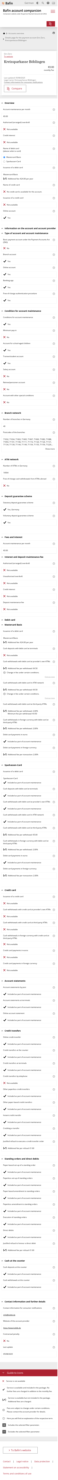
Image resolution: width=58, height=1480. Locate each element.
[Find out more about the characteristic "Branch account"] (54, 255)
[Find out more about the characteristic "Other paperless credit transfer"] (54, 1089)
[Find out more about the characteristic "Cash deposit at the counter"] (54, 1267)
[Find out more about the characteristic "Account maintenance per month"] (54, 109)
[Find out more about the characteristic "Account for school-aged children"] (54, 344)
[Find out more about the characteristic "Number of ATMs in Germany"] (54, 466)
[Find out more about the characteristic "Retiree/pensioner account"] (54, 383)
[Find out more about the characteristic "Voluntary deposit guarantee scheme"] (54, 516)
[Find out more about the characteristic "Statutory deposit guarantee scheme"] (54, 503)
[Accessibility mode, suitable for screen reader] (48, 2)
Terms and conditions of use (17, 1473)
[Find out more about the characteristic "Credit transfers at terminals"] (54, 1063)
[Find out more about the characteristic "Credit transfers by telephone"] (54, 1076)
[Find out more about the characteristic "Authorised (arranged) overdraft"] (54, 123)
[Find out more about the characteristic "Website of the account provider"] (54, 1321)
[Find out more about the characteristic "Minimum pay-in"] (54, 330)
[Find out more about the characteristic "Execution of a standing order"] (54, 1217)
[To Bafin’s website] (7, 3)
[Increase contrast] (37, 3)
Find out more (50, 677)
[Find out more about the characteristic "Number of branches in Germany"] (54, 419)
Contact (7, 1461)
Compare (17, 88)
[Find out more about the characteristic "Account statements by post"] (54, 987)
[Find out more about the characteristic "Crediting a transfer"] (54, 1128)
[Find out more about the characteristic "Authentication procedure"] (54, 294)
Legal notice (22, 1461)
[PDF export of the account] (53, 33)
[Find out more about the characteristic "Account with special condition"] (54, 317)
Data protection (42, 1461)
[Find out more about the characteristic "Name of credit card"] (54, 185)
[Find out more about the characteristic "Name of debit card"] (54, 149)
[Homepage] (4, 33)
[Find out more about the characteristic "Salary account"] (54, 370)
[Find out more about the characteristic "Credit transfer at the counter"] (54, 1050)
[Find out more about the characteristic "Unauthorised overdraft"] (54, 576)
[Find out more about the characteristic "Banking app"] (54, 281)
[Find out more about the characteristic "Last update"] (54, 1347)
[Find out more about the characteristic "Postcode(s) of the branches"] (54, 432)
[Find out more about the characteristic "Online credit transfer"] (54, 1037)
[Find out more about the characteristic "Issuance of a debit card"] (54, 168)
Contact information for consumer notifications (23, 82)
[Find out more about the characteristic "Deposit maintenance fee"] (54, 603)
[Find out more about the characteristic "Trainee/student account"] (54, 357)
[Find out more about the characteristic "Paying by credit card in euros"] (54, 951)
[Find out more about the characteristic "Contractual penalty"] (54, 1334)
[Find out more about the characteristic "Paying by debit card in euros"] (54, 735)
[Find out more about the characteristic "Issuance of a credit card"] (54, 198)
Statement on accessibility (16, 1467)
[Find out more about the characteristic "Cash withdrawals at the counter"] (54, 1280)
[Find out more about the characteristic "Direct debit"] (54, 1230)
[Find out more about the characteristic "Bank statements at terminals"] (54, 1000)
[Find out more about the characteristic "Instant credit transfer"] (54, 1115)
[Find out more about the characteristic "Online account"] (54, 211)
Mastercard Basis (13, 157)
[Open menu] (53, 12)
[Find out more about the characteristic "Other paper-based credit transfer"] (54, 1102)
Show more (50, 449)
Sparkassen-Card (13, 161)
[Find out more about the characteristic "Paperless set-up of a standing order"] (54, 1178)
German (29, 3)
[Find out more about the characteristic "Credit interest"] (54, 136)
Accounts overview (16, 33)
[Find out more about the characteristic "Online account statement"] (54, 1013)
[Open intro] (53, 3)
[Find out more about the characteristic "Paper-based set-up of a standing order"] (54, 1165)
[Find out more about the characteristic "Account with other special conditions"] (54, 396)
